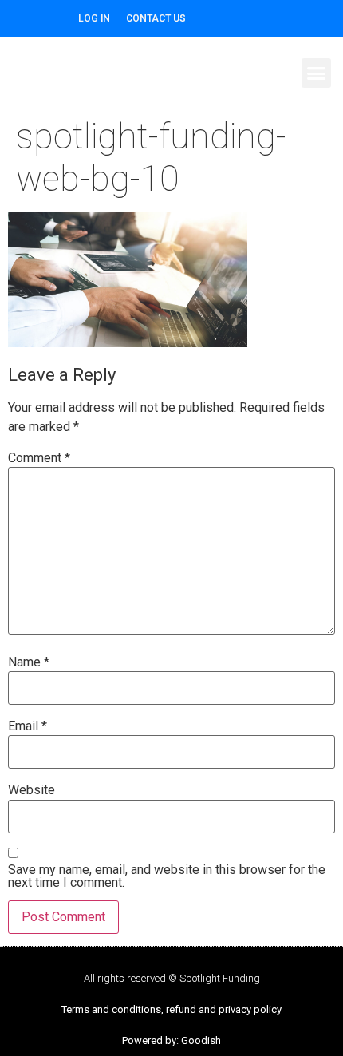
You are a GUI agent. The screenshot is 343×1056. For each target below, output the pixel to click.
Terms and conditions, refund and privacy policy (171, 1009)
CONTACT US (156, 18)
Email (27, 726)
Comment (39, 458)
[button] (317, 73)
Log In (94, 18)
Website (31, 790)
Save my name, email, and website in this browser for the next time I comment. (166, 876)
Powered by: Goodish (171, 1040)
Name (28, 662)
